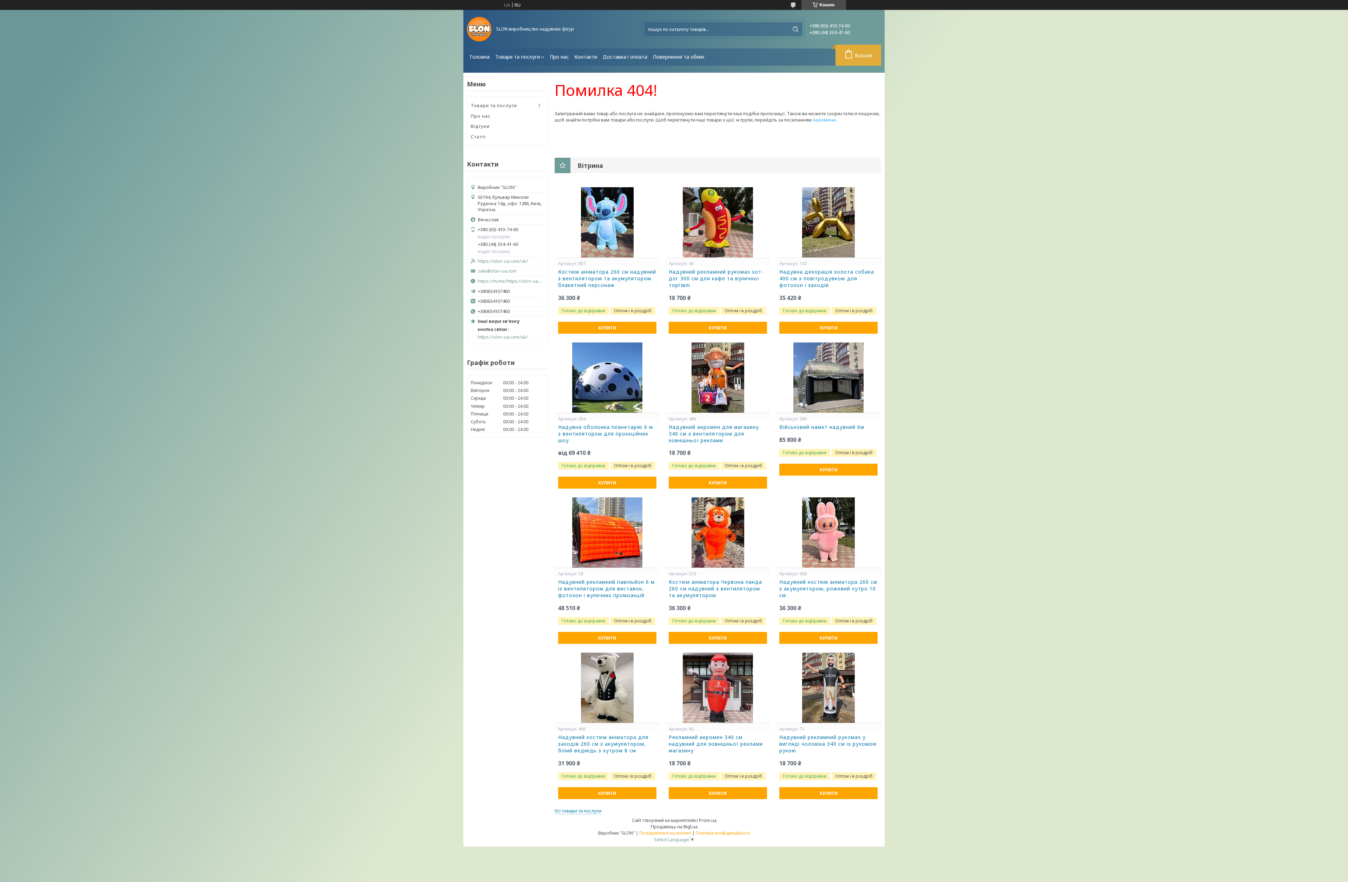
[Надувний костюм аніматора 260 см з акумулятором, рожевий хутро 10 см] (828, 532)
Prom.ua (707, 820)
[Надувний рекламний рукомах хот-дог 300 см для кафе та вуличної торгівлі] (718, 222)
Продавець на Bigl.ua (674, 826)
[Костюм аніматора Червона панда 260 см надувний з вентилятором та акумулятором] (718, 532)
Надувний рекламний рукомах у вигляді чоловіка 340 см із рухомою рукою (828, 744)
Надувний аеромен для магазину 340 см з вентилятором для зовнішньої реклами (714, 434)
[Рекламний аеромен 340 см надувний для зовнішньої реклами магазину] (718, 688)
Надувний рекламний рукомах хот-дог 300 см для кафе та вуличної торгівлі (716, 278)
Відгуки (480, 126)
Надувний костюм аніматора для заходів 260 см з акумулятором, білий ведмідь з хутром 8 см (603, 744)
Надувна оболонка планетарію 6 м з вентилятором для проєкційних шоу (605, 434)
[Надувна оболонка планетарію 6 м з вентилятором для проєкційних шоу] (607, 377)
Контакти (585, 56)
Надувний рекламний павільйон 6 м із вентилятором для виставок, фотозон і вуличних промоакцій (606, 589)
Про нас (559, 56)
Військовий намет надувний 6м (821, 427)
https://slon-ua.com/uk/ (503, 261)
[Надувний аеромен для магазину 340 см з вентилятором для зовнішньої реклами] (718, 377)
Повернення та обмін (678, 56)
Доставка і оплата (625, 56)
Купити (607, 328)
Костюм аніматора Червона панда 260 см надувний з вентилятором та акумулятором (715, 589)
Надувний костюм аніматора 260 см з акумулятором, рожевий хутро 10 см (828, 589)
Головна (480, 56)
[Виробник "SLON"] (479, 29)
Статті (478, 136)
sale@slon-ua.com (497, 271)
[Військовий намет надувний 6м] (828, 377)
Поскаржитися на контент (665, 833)
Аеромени (824, 120)
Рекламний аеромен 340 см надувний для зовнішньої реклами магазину (716, 744)
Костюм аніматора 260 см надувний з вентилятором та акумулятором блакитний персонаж (607, 278)
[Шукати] (795, 29)
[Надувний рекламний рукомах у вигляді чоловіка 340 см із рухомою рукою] (828, 688)
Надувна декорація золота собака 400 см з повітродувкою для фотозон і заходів (826, 278)
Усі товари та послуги (578, 811)
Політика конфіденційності (723, 833)
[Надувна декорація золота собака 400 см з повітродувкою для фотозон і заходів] (828, 222)
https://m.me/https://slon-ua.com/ (511, 281)
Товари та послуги (517, 56)
